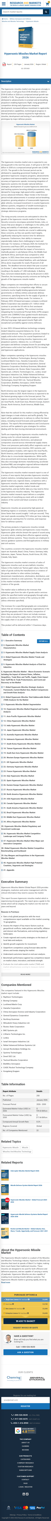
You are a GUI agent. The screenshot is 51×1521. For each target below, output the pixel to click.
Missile (25, 1147)
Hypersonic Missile (11, 1147)
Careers (25, 1446)
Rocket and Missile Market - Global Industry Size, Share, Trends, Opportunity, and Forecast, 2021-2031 (29, 1230)
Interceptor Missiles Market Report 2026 (25, 1171)
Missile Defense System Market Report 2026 (26, 1185)
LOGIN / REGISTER (25, 1487)
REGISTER (25, 1406)
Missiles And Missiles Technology (17, 1151)
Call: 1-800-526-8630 (25, 1347)
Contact (25, 1480)
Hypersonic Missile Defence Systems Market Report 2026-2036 (29, 1215)
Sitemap (12, 1515)
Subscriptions (25, 1470)
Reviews (25, 1450)
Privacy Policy (21, 1515)
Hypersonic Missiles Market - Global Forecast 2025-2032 (29, 1201)
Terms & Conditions (34, 1515)
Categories (25, 1459)
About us (26, 1443)
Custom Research (25, 1467)
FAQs (26, 1483)
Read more (25, 974)
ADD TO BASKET (25, 1321)
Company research (25, 1463)
